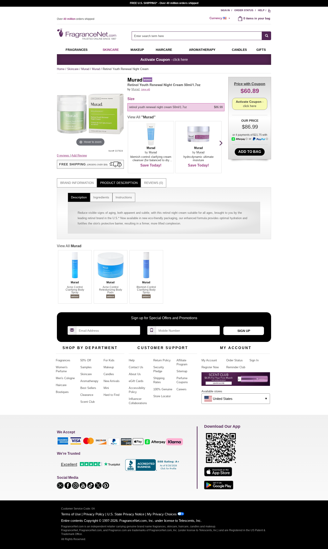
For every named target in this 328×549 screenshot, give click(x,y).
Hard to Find (111, 395)
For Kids (109, 360)
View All (141, 117)
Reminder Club (235, 367)
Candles (109, 374)
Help (261, 10)
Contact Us (136, 367)
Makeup (137, 49)
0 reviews (63, 155)
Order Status (243, 10)
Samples (86, 367)
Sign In (225, 10)
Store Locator (162, 396)
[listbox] (176, 107)
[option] (175, 107)
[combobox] (201, 35)
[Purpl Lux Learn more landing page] (235, 380)
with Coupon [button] (249, 84)
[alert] (220, 18)
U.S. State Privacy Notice (125, 514)
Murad (85, 69)
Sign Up (243, 331)
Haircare (164, 49)
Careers (181, 389)
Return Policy (162, 360)
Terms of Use (71, 514)
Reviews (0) (153, 183)
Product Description (119, 183)
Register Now (210, 367)
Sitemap (181, 371)
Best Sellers (88, 388)
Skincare (111, 49)
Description (79, 197)
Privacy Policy (93, 514)
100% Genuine (162, 389)
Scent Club (87, 401)
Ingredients (101, 197)
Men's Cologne (65, 378)
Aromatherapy (89, 381)
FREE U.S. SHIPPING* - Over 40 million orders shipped (164, 3)
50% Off (85, 360)
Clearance (86, 395)
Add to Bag (249, 152)
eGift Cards (136, 381)
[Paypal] (114, 441)
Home (60, 69)
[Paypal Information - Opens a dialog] (260, 139)
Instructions (124, 197)
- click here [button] (164, 59)
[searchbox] (197, 35)
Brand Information (77, 183)
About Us (135, 374)
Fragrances (76, 49)
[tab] (77, 182)
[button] (90, 164)
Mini (106, 388)
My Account (209, 360)
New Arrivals (112, 381)
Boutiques (62, 392)
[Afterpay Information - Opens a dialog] (240, 139)
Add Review (79, 155)
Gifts (261, 49)
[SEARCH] (266, 35)
